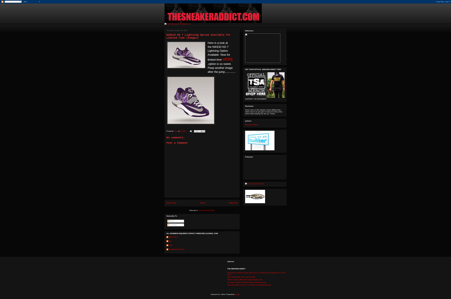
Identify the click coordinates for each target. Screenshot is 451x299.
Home (202, 203)
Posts (171, 221)
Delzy (171, 245)
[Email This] (195, 131)
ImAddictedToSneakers (177, 249)
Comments (173, 225)
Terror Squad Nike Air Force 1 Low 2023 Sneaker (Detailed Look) (249, 285)
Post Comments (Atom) (207, 210)
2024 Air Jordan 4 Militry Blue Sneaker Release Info (244, 280)
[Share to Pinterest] (204, 131)
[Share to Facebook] (202, 131)
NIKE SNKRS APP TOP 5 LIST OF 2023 (241, 277)
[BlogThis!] (197, 131)
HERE (228, 59)
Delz (170, 241)
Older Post (233, 203)
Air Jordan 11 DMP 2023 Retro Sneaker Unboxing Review (246, 282)
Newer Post (171, 203)
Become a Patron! (252, 125)
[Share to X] (199, 131)
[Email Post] (190, 131)
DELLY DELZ (173, 237)
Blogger (237, 294)
